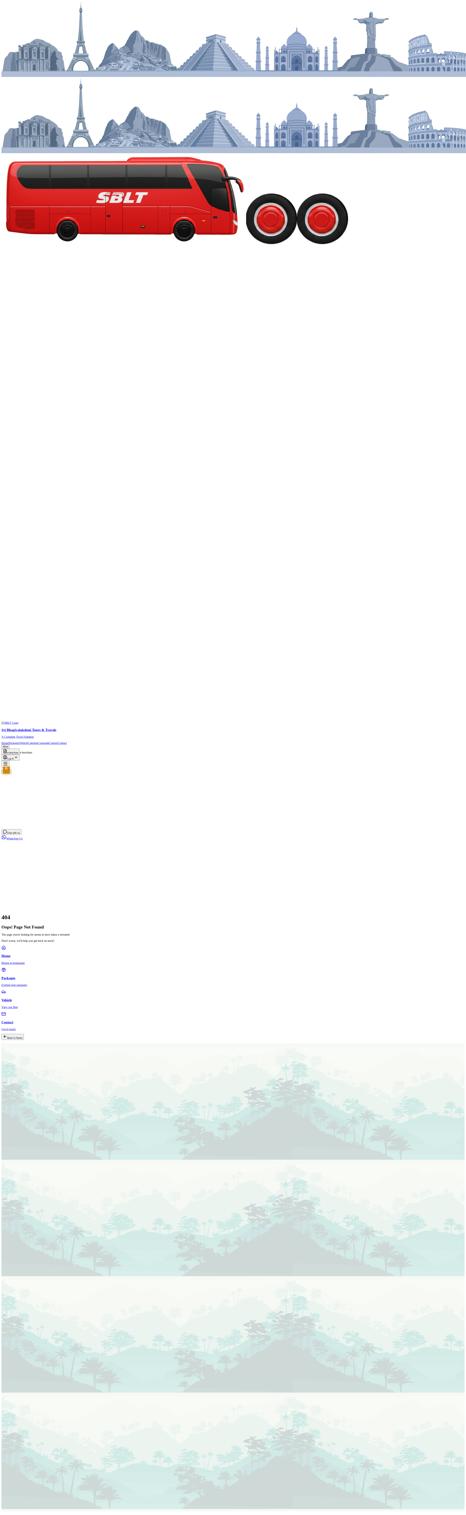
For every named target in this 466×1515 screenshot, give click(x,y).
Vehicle (23, 743)
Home (5, 743)
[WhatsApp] (16, 1507)
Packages (14, 743)
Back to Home (14, 1038)
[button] (233, 891)
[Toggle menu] (5, 764)
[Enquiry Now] (6, 772)
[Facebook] (3, 1507)
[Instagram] (9, 1507)
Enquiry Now (9, 1069)
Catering (33, 743)
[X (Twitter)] (6, 1507)
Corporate (43, 743)
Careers (53, 743)
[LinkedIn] (19, 1507)
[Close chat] (4, 844)
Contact (62, 743)
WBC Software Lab (62, 1513)
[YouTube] (13, 1507)
